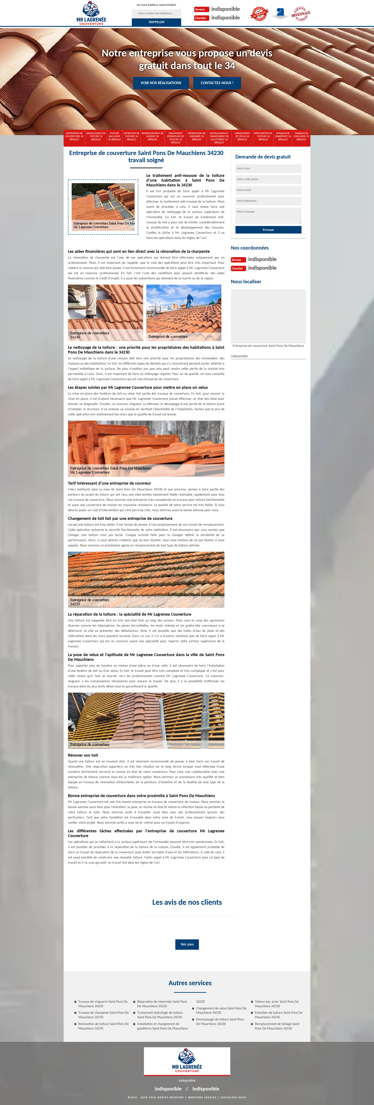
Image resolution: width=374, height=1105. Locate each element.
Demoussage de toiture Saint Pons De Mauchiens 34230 (220, 1022)
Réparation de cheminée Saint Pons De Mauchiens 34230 (162, 1004)
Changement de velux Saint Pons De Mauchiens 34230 (221, 1011)
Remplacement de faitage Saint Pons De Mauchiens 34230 (277, 1026)
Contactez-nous (234, 1097)
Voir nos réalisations (161, 83)
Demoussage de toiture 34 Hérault (95, 136)
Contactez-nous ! (217, 83)
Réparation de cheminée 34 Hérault (196, 136)
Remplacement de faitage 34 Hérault (152, 136)
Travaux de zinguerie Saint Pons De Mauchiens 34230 (102, 1004)
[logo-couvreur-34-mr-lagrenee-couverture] (91, 13)
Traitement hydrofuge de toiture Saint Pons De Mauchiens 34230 (160, 1015)
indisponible (225, 9)
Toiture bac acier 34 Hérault (114, 136)
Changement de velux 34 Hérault (242, 136)
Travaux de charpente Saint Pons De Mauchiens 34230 (103, 1015)
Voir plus (187, 944)
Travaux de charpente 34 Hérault (283, 136)
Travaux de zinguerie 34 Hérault (301, 136)
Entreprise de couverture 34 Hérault (74, 136)
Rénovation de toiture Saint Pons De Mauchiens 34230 (103, 1026)
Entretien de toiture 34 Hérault (131, 136)
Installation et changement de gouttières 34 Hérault (219, 138)
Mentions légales (202, 1097)
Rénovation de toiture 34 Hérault (263, 136)
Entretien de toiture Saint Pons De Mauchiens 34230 (279, 1015)
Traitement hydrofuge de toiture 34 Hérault (175, 138)
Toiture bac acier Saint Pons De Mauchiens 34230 (277, 1004)
